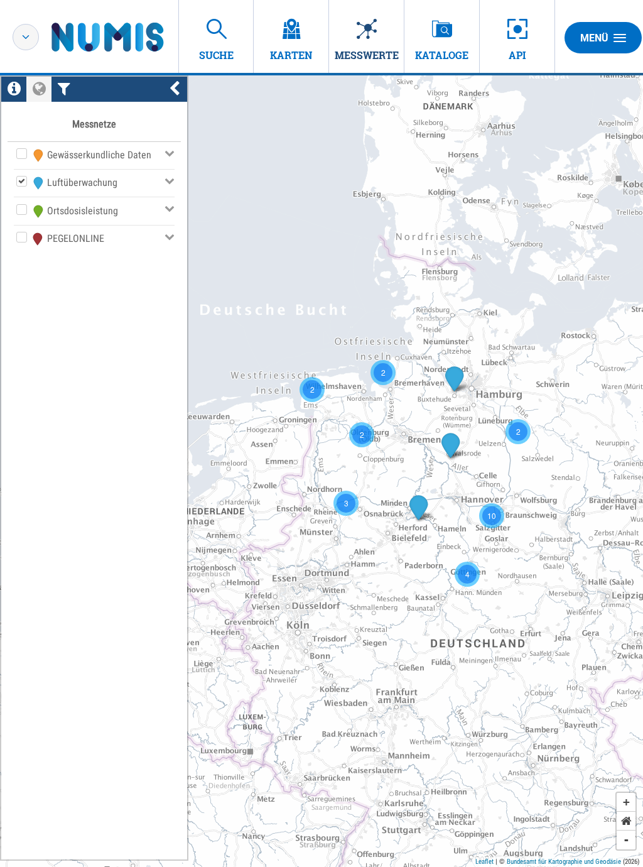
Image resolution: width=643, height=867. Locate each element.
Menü (594, 38)
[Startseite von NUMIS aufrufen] (126, 37)
